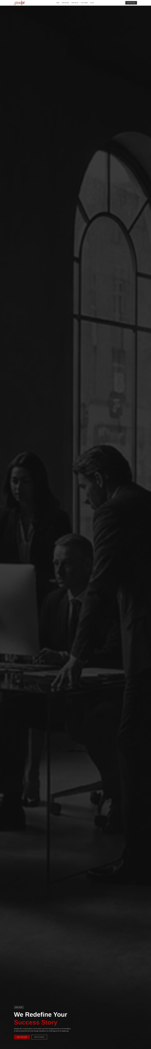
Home (57, 2)
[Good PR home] (19, 3)
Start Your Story (131, 2)
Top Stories (84, 2)
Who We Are (65, 2)
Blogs (92, 2)
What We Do (74, 2)
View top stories (39, 1037)
